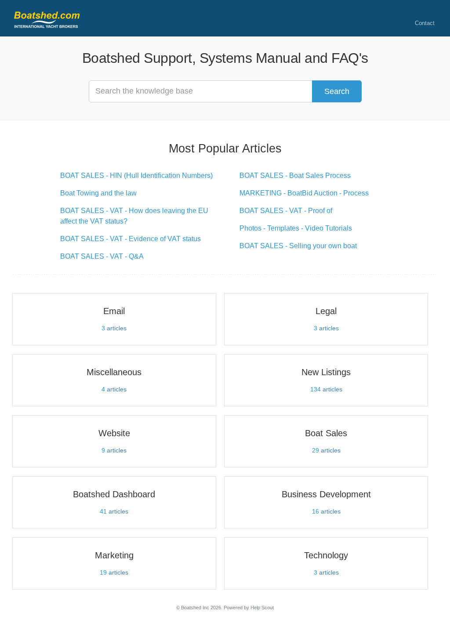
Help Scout (262, 607)
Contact (425, 23)
